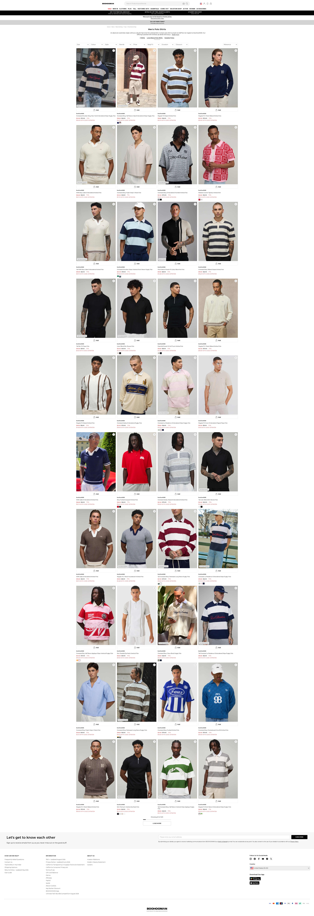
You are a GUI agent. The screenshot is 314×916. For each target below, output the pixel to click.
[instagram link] (251, 859)
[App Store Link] (255, 881)
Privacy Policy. (294, 841)
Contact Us (8, 862)
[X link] (271, 859)
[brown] (120, 737)
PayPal (48, 880)
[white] (124, 814)
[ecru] (159, 353)
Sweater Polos (169, 38)
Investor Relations (93, 859)
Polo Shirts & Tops (132, 26)
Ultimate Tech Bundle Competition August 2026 (62, 893)
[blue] (120, 276)
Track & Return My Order (13, 865)
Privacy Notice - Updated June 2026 (58, 862)
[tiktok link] (267, 859)
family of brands (222, 841)
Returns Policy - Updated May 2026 (16, 870)
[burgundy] (120, 123)
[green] (118, 276)
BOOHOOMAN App (52, 891)
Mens (113, 26)
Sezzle (48, 883)
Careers (89, 865)
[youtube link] (263, 859)
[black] (161, 200)
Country (252, 864)
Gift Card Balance (52, 872)
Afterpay (49, 878)
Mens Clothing (119, 26)
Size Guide (8, 872)
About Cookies (51, 886)
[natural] (118, 353)
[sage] (159, 430)
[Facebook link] (259, 859)
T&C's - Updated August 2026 (55, 859)
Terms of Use (50, 870)
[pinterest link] (255, 859)
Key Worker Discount (53, 888)
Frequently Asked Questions (14, 859)
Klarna (48, 875)
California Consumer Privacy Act (57, 867)
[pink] (199, 200)
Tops (125, 26)
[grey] (159, 200)
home (108, 26)
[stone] (159, 660)
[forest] (159, 583)
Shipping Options (11, 867)
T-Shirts (142, 38)
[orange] (77, 660)
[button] (201, 3)
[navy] (118, 123)
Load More (157, 823)
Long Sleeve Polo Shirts (155, 38)
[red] (118, 507)
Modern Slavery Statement (96, 862)
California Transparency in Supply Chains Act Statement (65, 865)
